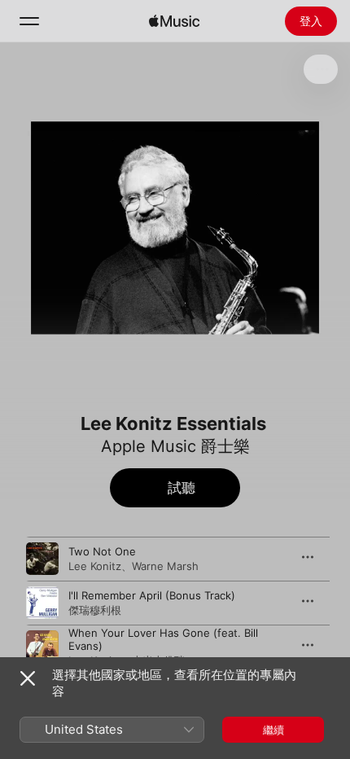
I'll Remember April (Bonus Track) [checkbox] (151, 595)
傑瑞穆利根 (94, 609)
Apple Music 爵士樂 (175, 446)
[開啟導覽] (29, 21)
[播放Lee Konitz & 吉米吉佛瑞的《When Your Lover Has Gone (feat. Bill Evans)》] (42, 646)
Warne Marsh (165, 566)
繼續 (273, 729)
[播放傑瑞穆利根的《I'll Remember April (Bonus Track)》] (42, 602)
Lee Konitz (94, 566)
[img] (174, 21)
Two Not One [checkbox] (102, 551)
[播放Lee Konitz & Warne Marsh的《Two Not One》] (42, 558)
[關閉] (27, 678)
